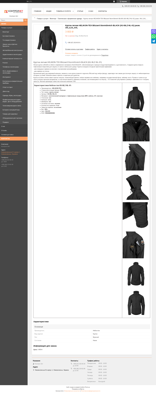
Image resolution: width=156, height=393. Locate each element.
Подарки (6, 122)
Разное (5, 63)
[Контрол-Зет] (14, 10)
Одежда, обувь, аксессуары (12, 95)
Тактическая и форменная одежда (70, 18)
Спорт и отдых (8, 87)
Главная (37, 11)
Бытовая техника (9, 36)
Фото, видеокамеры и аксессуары (10, 72)
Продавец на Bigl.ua (78, 389)
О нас (3, 126)
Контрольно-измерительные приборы (12, 82)
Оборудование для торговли (12, 118)
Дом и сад (6, 91)
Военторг (6, 32)
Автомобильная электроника (13, 50)
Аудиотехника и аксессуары (12, 54)
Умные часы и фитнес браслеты (10, 45)
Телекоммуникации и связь (12, 106)
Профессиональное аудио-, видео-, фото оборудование (12, 100)
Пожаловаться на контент (72, 391)
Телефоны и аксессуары (11, 67)
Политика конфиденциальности (90, 391)
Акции (48, 11)
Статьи (80, 11)
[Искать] (25, 20)
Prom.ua (87, 387)
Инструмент (7, 77)
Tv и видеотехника (9, 40)
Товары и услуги (6, 28)
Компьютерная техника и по (12, 58)
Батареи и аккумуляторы (11, 110)
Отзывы (4, 130)
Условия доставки (7, 135)
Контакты (102, 11)
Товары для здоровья (10, 114)
